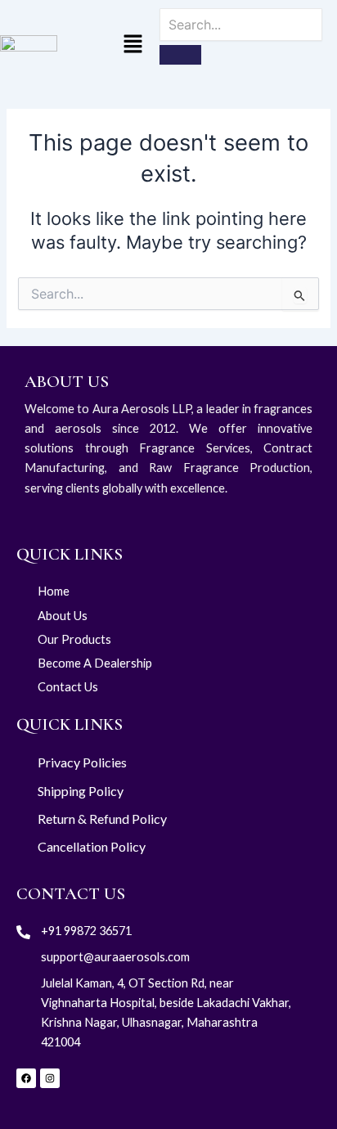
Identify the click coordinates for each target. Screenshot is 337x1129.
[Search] (180, 55)
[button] (132, 45)
